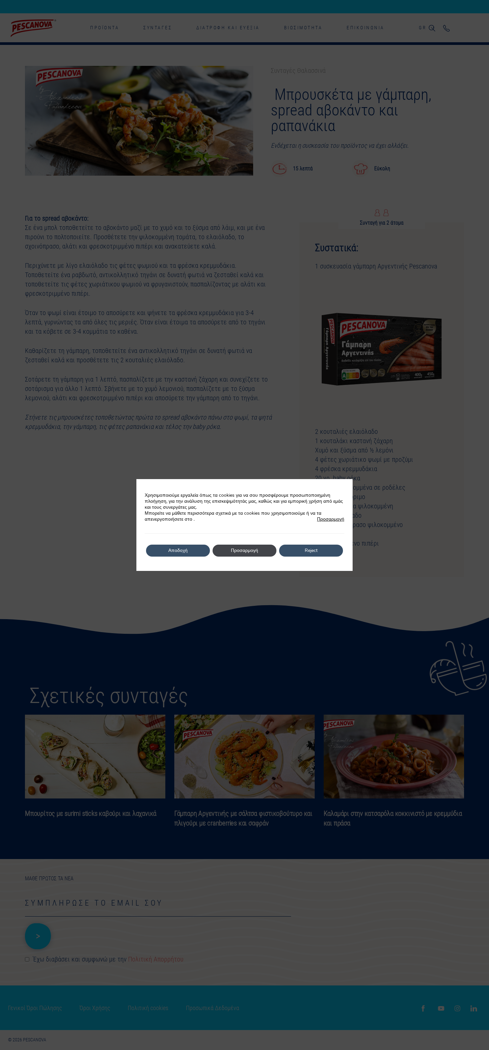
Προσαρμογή (330, 519)
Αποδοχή (178, 550)
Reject (311, 550)
